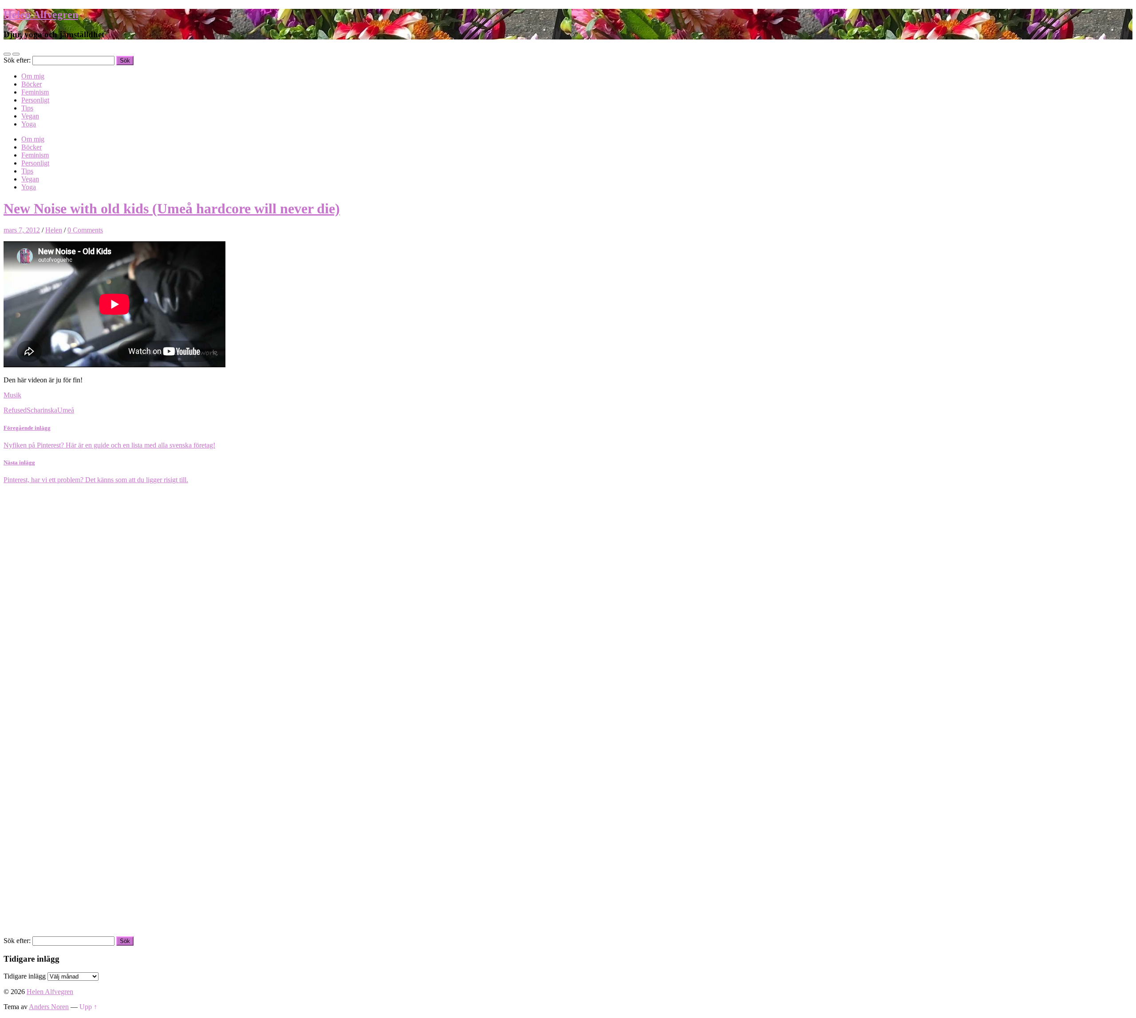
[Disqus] (568, 595)
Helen (53, 230)
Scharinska (42, 410)
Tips (27, 108)
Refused (15, 410)
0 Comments (85, 230)
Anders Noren (49, 1006)
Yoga (28, 124)
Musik (12, 395)
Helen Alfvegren (41, 14)
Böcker (31, 84)
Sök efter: (17, 60)
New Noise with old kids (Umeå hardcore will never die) (172, 208)
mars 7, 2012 (22, 230)
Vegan (30, 116)
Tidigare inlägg (25, 976)
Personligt (35, 100)
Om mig (32, 76)
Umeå (65, 410)
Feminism (35, 92)
